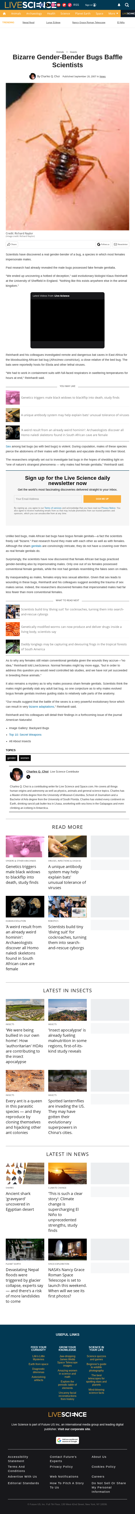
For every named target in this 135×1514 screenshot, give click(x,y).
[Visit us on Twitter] (47, 5)
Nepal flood (28, 22)
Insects (73, 52)
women (25, 758)
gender (11, 758)
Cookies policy (104, 1466)
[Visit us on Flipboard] (64, 5)
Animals (16, 13)
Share (14, 244)
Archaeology (34, 13)
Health (51, 13)
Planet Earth (83, 13)
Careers (98, 1476)
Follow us (105, 244)
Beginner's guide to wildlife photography (96, 1367)
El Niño (121, 22)
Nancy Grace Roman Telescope (88, 22)
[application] (67, 320)
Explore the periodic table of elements (67, 1384)
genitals (36, 546)
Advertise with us (22, 1476)
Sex (8, 446)
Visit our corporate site (74, 1429)
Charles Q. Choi (50, 76)
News (103, 76)
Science (65, 13)
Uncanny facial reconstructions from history (67, 1395)
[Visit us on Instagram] (53, 5)
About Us (99, 1456)
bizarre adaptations (41, 706)
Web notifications (64, 1476)
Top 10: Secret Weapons (25, 734)
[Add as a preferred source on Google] (67, 1440)
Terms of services (53, 508)
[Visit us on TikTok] (70, 5)
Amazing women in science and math (67, 1373)
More (111, 13)
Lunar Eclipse (53, 22)
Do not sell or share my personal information (109, 1487)
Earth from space (38, 1364)
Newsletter (123, 244)
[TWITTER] (29, 777)
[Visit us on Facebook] (42, 5)
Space (99, 13)
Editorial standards (23, 1483)
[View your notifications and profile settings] (119, 5)
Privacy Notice (108, 508)
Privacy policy (61, 1466)
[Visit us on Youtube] (59, 5)
